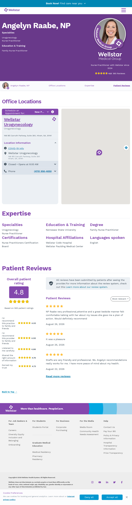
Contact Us (109, 427)
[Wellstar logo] (12, 10)
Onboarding (14, 444)
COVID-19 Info (16, 148)
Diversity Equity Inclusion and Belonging (16, 437)
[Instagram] (92, 482)
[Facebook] (122, 482)
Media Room (86, 427)
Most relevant (119, 299)
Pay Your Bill (110, 431)
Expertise (89, 85)
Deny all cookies (89, 498)
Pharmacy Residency (37, 457)
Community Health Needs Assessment (89, 433)
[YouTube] (99, 482)
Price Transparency (113, 453)
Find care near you (64, 3)
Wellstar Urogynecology (18, 122)
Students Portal (40, 427)
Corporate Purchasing (61, 428)
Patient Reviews (121, 85)
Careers (12, 430)
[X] (114, 482)
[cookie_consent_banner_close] (127, 497)
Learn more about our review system (86, 287)
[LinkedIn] (107, 482)
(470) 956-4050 (43, 171)
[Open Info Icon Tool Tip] (52, 111)
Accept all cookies (112, 498)
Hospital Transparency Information (110, 445)
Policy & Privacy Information (111, 437)
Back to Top (8, 392)
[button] (30, 164)
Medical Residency (41, 452)
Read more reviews (58, 376)
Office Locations (57, 85)
